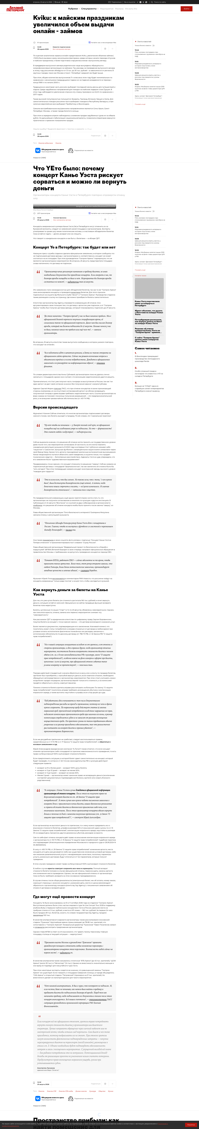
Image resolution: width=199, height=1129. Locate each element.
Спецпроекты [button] (89, 8)
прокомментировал (98, 999)
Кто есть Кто (131, 9)
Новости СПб (51, 1091)
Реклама (119, 9)
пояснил (57, 389)
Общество (101, 1091)
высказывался (58, 579)
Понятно (191, 1125)
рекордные (38, 915)
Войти (186, 9)
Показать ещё (140, 104)
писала (69, 529)
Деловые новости (81, 1091)
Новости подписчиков (45, 143)
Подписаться (116, 2)
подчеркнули (73, 281)
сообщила (37, 505)
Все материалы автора (61, 49)
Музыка (110, 1091)
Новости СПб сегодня (66, 1091)
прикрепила (48, 540)
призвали (101, 363)
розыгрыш (75, 292)
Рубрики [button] (73, 8)
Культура (92, 1091)
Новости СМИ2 (39, 158)
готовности (39, 927)
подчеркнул (65, 952)
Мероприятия (106, 9)
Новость (58, 143)
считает (85, 570)
